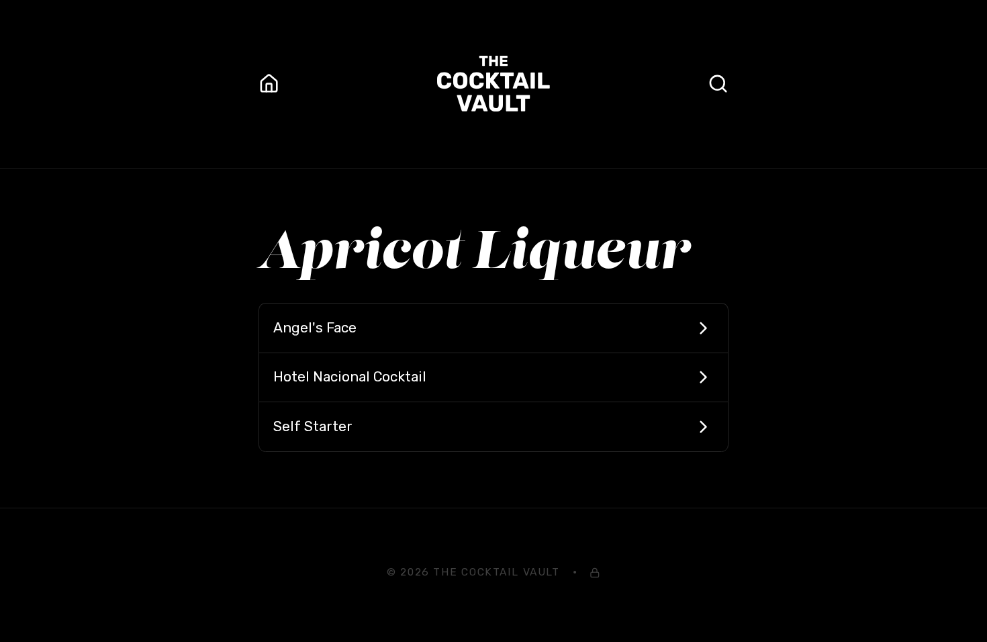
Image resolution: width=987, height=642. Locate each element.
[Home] (268, 83)
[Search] (718, 83)
